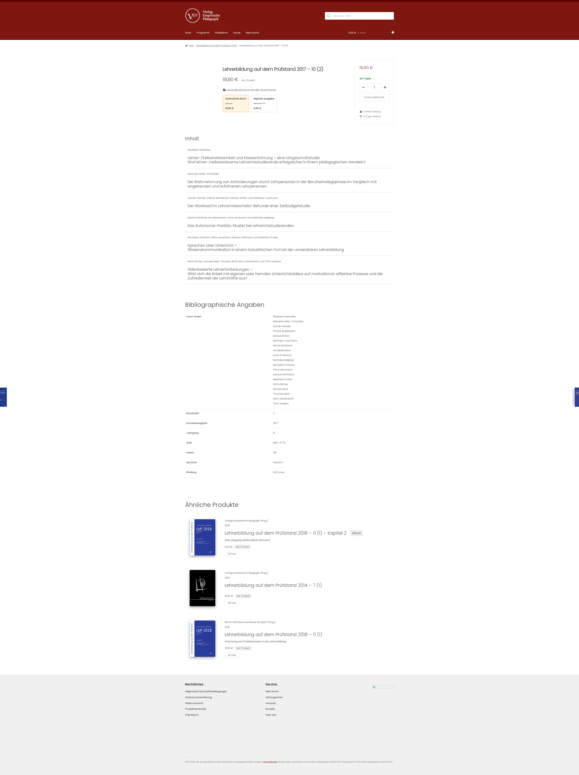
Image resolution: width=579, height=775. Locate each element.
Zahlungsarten (274, 697)
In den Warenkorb (374, 97)
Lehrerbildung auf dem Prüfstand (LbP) (216, 45)
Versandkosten (270, 762)
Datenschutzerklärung (198, 697)
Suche (236, 32)
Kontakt (270, 709)
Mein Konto (252, 32)
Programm (203, 32)
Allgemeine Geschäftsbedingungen (206, 691)
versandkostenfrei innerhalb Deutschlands (251, 90)
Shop (188, 32)
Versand (270, 703)
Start (191, 45)
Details (232, 554)
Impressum (192, 715)
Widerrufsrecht (194, 703)
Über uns (271, 715)
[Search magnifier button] (328, 16)
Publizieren (221, 32)
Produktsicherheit (195, 709)
